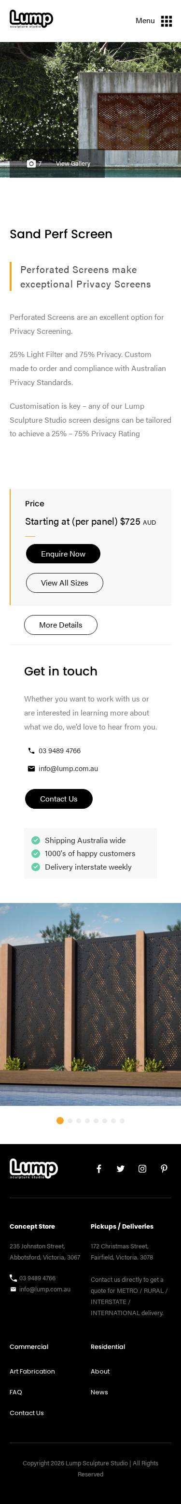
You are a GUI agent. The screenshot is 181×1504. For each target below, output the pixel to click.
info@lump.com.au (68, 768)
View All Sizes (64, 582)
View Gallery (73, 163)
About (100, 1371)
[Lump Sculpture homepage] (34, 1171)
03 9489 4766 (60, 750)
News (99, 1392)
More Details (61, 624)
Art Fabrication (32, 1371)
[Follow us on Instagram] (139, 1170)
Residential (108, 1347)
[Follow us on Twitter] (117, 1170)
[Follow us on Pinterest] (160, 1170)
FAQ (16, 1392)
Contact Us (27, 1413)
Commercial (29, 1347)
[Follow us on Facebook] (95, 1170)
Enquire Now (63, 553)
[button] (60, 1120)
